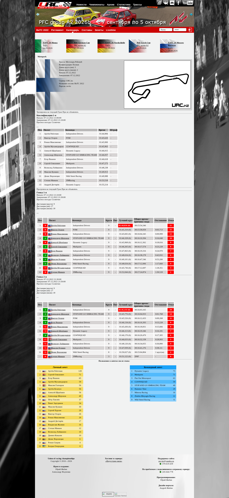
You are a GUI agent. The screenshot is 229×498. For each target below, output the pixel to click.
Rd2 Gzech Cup (143, 43)
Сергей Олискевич (59, 247)
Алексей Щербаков (59, 242)
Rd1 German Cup (82, 43)
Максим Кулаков (58, 259)
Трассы (137, 4)
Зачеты (99, 30)
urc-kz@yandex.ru (166, 461)
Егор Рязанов (56, 251)
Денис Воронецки (59, 264)
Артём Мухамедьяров (60, 268)
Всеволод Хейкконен (60, 255)
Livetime (111, 30)
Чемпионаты (96, 4)
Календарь (72, 30)
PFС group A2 (80, 45)
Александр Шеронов (60, 238)
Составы (87, 30)
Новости (81, 4)
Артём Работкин (58, 225)
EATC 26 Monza (50, 43)
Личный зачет (60, 367)
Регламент (57, 30)
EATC (45, 45)
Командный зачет (153, 367)
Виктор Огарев (57, 230)
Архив (110, 4)
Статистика (123, 4)
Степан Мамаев (58, 272)
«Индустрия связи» (113, 461)
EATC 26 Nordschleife (115, 43)
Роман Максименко (59, 234)
